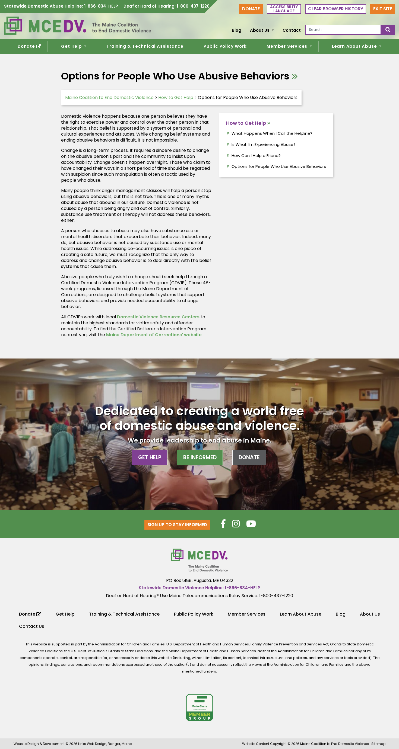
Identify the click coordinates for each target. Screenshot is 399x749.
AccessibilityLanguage (284, 9)
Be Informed (200, 457)
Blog (236, 30)
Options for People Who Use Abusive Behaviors (279, 166)
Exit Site (382, 9)
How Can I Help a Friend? (256, 155)
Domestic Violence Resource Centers (158, 317)
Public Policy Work (225, 46)
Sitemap (378, 743)
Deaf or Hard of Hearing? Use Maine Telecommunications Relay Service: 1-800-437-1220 (199, 596)
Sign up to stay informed (177, 524)
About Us (260, 30)
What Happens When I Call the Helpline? (272, 133)
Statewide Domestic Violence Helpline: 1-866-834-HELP (199, 588)
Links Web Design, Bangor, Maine (105, 743)
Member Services (288, 46)
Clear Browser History (335, 9)
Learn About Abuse (355, 46)
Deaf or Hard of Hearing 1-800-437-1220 (166, 6)
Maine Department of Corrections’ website (154, 335)
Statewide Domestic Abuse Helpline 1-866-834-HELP (61, 6)
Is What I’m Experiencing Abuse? (264, 144)
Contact (292, 30)
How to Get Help (246, 123)
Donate (251, 9)
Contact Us (31, 626)
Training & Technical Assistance (144, 46)
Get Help (72, 46)
